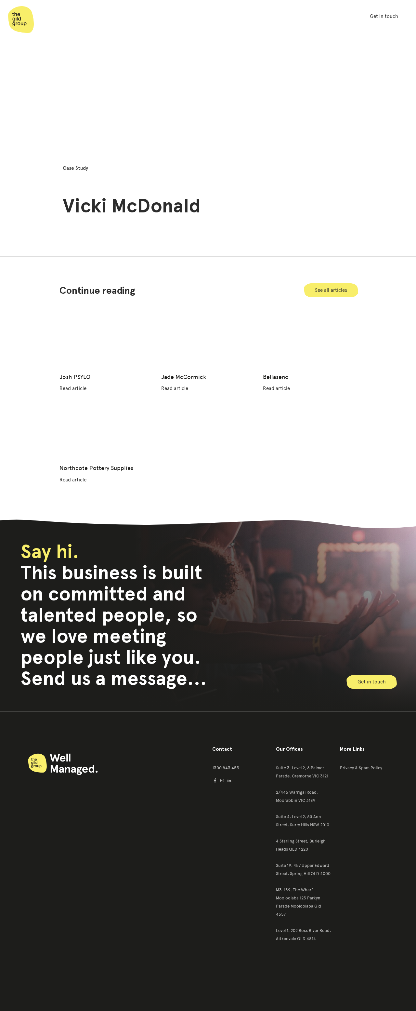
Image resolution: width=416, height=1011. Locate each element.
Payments (307, 16)
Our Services (159, 16)
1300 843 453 (225, 767)
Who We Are (112, 16)
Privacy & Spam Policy (361, 767)
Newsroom (203, 16)
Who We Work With (255, 16)
